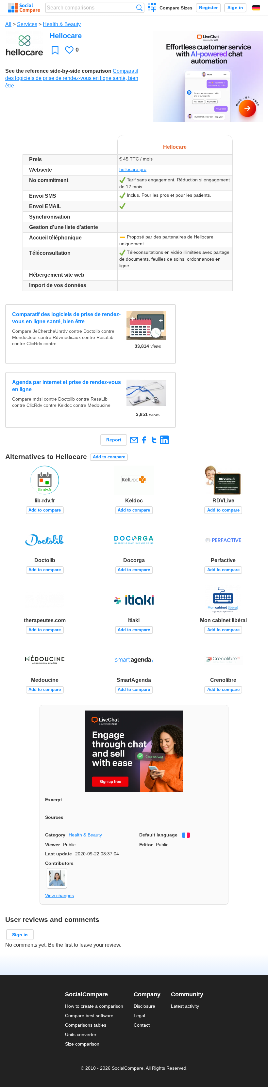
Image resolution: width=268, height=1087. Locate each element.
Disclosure (144, 1006)
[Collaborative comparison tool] (24, 8)
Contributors (59, 863)
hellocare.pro (132, 169)
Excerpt (53, 799)
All (8, 24)
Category (55, 834)
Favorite (55, 50)
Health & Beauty (62, 24)
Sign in (235, 7)
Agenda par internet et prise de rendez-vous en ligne (66, 385)
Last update (58, 853)
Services (27, 24)
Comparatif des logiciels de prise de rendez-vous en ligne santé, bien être (71, 78)
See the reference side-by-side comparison (58, 71)
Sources (54, 817)
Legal (139, 1015)
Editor (146, 844)
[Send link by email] (133, 440)
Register (208, 7)
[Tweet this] (154, 440)
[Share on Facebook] (144, 440)
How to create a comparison (94, 1006)
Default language (158, 834)
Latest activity (185, 1006)
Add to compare (109, 456)
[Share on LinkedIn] (164, 440)
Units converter (80, 1034)
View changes (59, 895)
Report (113, 439)
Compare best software (89, 1015)
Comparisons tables (85, 1025)
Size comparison (82, 1044)
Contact (142, 1025)
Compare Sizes (176, 7)
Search (139, 8)
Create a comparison (152, 8)
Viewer (52, 844)
